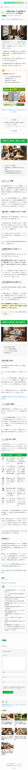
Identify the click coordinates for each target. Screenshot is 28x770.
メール (4, 677)
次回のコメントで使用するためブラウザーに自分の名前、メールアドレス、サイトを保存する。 (14, 687)
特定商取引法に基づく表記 (11, 765)
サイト (4, 682)
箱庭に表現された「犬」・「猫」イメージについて (14, 704)
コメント (5, 655)
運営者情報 (11, 763)
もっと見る (14, 130)
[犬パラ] (14, 3)
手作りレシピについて (7, 706)
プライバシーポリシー (18, 763)
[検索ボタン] (26, 3)
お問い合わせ (19, 765)
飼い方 (4, 15)
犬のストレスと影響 (11, 124)
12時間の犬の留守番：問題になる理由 (14, 122)
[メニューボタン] (1, 3)
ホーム (7, 763)
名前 (4, 672)
